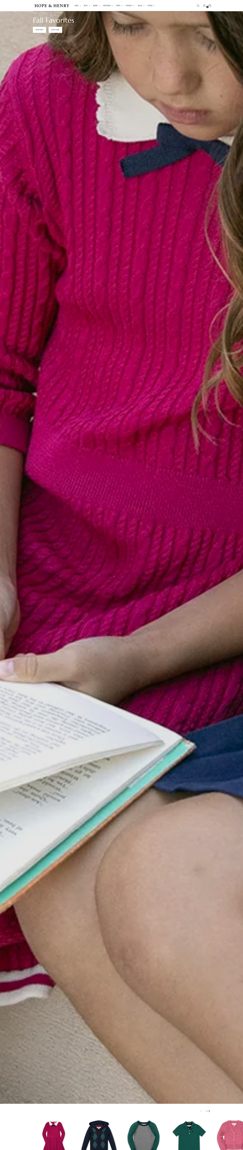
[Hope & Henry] (52, 6)
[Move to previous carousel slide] (202, 1111)
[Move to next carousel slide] (208, 1111)
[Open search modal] (198, 5)
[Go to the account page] (203, 5)
